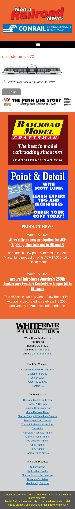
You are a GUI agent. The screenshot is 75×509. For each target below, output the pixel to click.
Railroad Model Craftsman (37, 400)
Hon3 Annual (37, 448)
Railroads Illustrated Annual (38, 432)
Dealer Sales (37, 377)
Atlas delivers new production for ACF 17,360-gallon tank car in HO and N (37, 242)
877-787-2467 (42, 349)
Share (11, 92)
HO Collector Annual (37, 440)
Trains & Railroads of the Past (37, 424)
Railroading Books (37, 471)
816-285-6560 (44, 353)
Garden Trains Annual (37, 453)
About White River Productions (37, 369)
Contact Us (38, 386)
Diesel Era (37, 428)
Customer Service (37, 373)
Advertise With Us (37, 381)
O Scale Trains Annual (37, 436)
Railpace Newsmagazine (37, 408)
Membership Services (37, 483)
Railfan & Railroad (38, 404)
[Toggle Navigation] (37, 44)
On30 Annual (37, 445)
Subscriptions (37, 467)
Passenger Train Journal (37, 420)
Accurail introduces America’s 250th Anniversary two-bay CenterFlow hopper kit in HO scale (37, 283)
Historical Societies (37, 479)
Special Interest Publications (37, 475)
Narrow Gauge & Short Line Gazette (37, 416)
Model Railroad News (37, 412)
